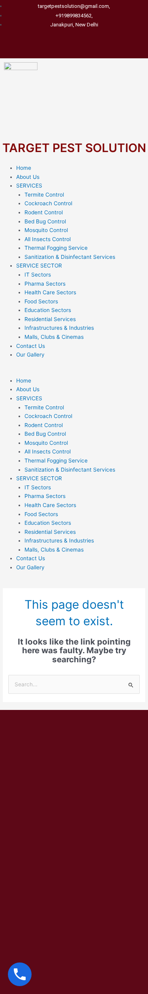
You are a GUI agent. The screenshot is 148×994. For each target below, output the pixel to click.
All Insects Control (47, 239)
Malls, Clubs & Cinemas (54, 337)
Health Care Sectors (50, 292)
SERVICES (29, 185)
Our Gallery (30, 354)
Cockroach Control (48, 203)
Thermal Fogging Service (56, 248)
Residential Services (50, 319)
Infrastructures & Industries (59, 328)
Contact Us (30, 346)
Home (23, 168)
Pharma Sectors (45, 284)
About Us (27, 177)
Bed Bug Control (45, 221)
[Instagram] (86, 43)
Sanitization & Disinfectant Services (69, 257)
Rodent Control (43, 212)
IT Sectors (37, 274)
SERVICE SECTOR (39, 265)
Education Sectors (47, 310)
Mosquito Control (46, 230)
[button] (74, 371)
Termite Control (44, 194)
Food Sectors (41, 301)
